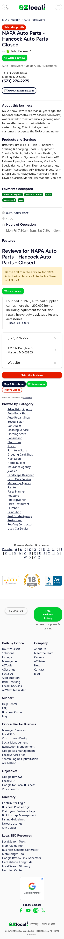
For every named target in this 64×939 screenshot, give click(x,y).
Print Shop (14, 512)
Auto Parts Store (34, 20)
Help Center (9, 704)
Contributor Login (13, 803)
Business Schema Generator (20, 850)
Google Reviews (12, 777)
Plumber (13, 508)
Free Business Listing (48, 614)
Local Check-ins (12, 686)
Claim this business (32, 375)
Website (14, 362)
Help (37, 665)
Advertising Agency (20, 409)
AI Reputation (11, 678)
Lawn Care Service (19, 479)
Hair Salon (14, 459)
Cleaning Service (18, 430)
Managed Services (14, 730)
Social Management (15, 742)
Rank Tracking (11, 682)
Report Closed (12, 389)
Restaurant (15, 520)
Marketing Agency (19, 483)
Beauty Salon (16, 422)
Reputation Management (18, 746)
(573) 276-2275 (19, 338)
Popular (7, 549)
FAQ (4, 708)
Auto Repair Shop (19, 417)
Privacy (34, 923)
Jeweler (12, 471)
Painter (12, 487)
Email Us (18, 610)
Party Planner (16, 491)
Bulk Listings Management (19, 815)
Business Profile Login (16, 807)
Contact (39, 669)
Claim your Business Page (18, 811)
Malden (15, 20)
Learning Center (12, 870)
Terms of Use (47, 923)
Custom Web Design (15, 738)
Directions (50, 66)
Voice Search (10, 789)
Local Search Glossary (16, 866)
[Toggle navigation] (58, 7)
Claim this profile (14, 27)
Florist (12, 446)
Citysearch (27, 397)
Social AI (7, 674)
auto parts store (17, 213)
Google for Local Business (18, 785)
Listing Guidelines (13, 819)
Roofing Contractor (20, 524)
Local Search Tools (14, 841)
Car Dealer (14, 426)
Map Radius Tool (12, 846)
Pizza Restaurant (18, 504)
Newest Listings (12, 823)
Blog (37, 674)
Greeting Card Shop (20, 454)
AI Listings (8, 669)
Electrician (14, 442)
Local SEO (8, 734)
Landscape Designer (21, 475)
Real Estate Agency (20, 516)
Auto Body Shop (18, 413)
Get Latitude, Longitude (17, 862)
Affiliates (39, 661)
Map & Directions (14, 384)
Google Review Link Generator (21, 858)
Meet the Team (43, 653)
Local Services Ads (13, 755)
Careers (39, 657)
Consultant (15, 438)
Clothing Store (17, 434)
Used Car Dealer (18, 528)
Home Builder (16, 463)
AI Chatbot (9, 763)
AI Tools (7, 665)
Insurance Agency (19, 467)
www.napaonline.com (21, 90)
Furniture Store (17, 450)
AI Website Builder (14, 690)
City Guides (9, 828)
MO (4, 20)
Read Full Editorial (19, 322)
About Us (40, 649)
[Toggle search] (5, 7)
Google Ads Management (18, 751)
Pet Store (13, 496)
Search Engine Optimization (20, 759)
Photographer (17, 500)
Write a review (16, 57)
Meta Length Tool (13, 854)
